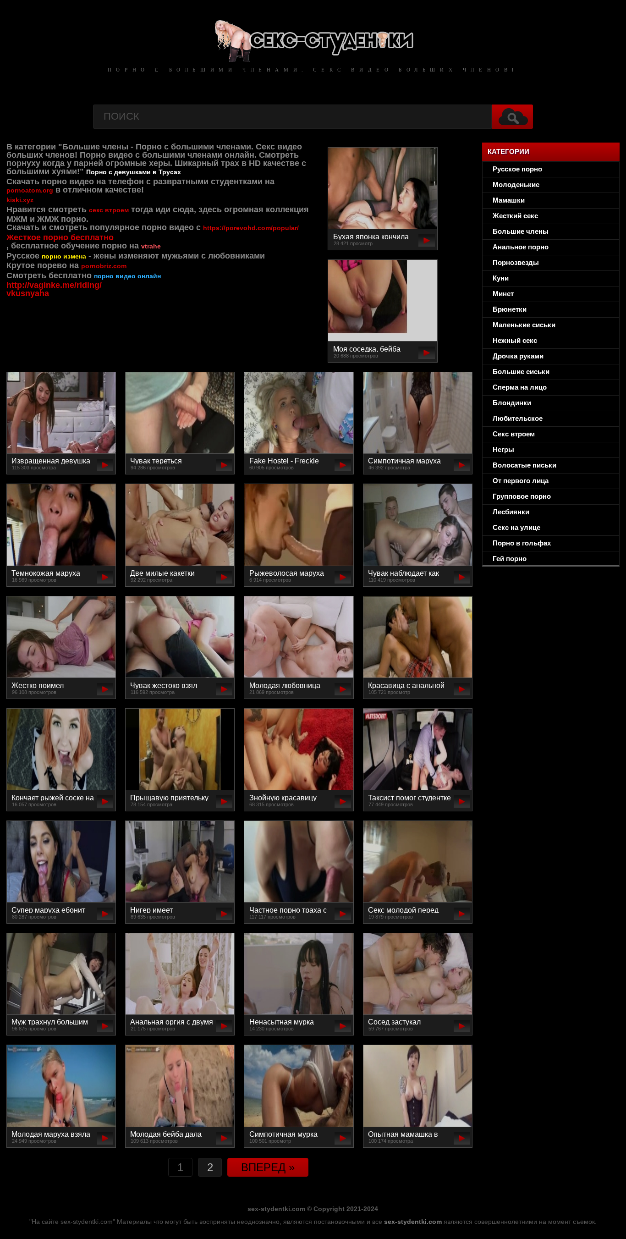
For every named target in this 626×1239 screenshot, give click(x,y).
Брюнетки (510, 309)
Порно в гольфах (522, 543)
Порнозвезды (516, 262)
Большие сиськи (521, 371)
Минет (503, 293)
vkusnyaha (27, 293)
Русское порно (517, 169)
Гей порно (510, 558)
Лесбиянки (511, 512)
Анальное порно (521, 247)
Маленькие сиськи (524, 325)
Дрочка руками (518, 356)
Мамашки (509, 200)
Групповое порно (522, 496)
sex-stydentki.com (413, 1221)
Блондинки (512, 403)
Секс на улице (516, 527)
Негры (503, 449)
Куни (501, 278)
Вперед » (268, 1167)
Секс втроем (514, 434)
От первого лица (521, 481)
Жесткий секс (515, 216)
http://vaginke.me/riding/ (54, 285)
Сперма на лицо (520, 387)
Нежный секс (515, 340)
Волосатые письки (524, 465)
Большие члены (521, 231)
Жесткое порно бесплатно (60, 237)
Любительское (518, 418)
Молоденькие (516, 184)
